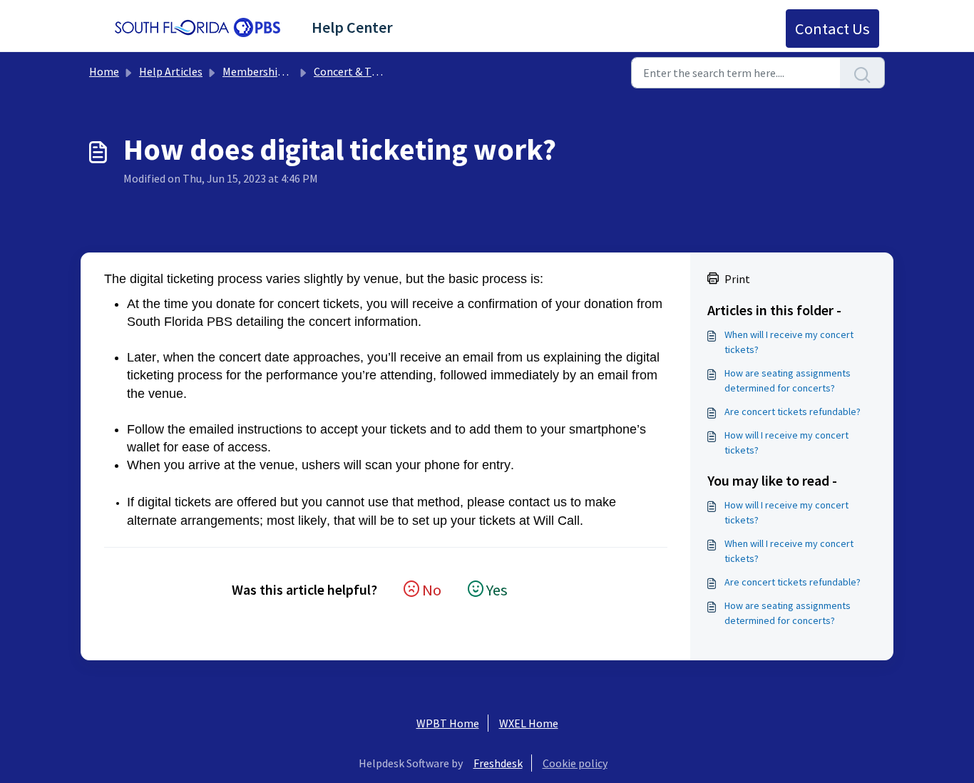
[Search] (862, 72)
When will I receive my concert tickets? (788, 342)
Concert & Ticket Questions (381, 71)
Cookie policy (575, 763)
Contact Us (832, 29)
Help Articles (171, 71)
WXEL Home (528, 723)
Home (104, 71)
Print (737, 279)
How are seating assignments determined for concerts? (787, 380)
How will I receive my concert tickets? (786, 442)
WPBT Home (447, 723)
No (431, 590)
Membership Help (265, 71)
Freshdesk (498, 763)
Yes (497, 590)
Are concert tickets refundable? (792, 411)
